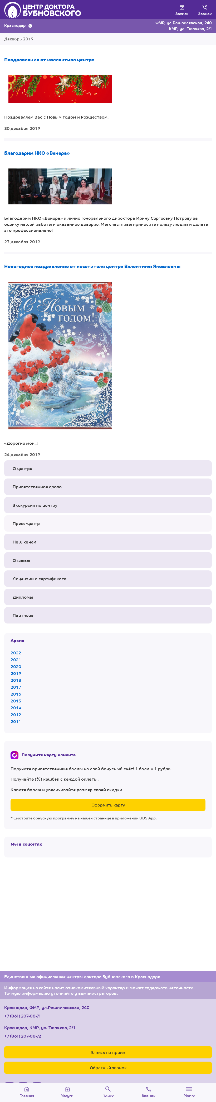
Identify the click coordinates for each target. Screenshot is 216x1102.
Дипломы (23, 597)
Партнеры (24, 615)
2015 (16, 701)
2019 (16, 673)
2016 (16, 694)
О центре (22, 468)
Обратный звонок (108, 1067)
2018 (16, 680)
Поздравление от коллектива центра (49, 59)
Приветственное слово (37, 486)
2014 (16, 707)
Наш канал (24, 542)
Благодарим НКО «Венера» (37, 152)
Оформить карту (108, 804)
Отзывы (21, 560)
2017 (16, 687)
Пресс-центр (26, 523)
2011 (16, 721)
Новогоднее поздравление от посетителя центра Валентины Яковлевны (92, 266)
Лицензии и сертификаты (40, 578)
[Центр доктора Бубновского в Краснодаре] (48, 10)
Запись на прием (108, 1052)
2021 (16, 659)
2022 (16, 652)
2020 (16, 666)
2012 (16, 714)
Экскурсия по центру (35, 505)
